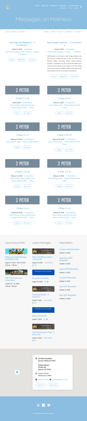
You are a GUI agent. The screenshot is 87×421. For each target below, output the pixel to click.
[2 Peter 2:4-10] (22, 93)
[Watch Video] (33, 265)
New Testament (27, 52)
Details (12, 59)
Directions (53, 385)
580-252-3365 (43, 379)
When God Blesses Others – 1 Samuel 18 (43, 258)
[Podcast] (38, 405)
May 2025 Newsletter (68, 295)
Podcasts (36, 52)
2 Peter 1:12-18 (22, 171)
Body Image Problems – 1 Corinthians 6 (64, 43)
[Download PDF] (47, 281)
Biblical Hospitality (39, 316)
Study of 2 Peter (22, 107)
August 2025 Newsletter (69, 269)
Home (37, 5)
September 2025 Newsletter (66, 259)
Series (53, 31)
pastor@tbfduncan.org (59, 379)
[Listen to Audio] (35, 265)
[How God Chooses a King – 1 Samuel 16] (43, 328)
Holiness (22, 31)
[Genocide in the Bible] (43, 274)
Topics (46, 31)
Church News (74, 5)
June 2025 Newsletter (68, 286)
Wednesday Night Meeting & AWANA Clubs (15, 258)
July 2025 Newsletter (67, 278)
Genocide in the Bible (40, 278)
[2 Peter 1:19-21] (64, 129)
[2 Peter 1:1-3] (64, 203)
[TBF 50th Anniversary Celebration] (16, 274)
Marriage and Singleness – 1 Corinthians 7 (22, 43)
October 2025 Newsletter (69, 249)
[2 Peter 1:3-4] (22, 203)
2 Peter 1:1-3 (64, 208)
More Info (40, 385)
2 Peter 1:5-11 (64, 171)
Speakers (69, 31)
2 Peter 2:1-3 (22, 135)
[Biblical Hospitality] (43, 311)
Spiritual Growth (31, 215)
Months (77, 31)
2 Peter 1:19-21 (64, 135)
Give (70, 8)
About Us (45, 5)
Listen (33, 59)
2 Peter (31, 107)
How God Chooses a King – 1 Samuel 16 (43, 333)
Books (60, 31)
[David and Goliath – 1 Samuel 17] (43, 290)
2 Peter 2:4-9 (64, 98)
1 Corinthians (22, 54)
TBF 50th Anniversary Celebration (13, 279)
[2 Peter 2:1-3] (22, 129)
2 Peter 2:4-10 (22, 98)
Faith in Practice (10, 52)
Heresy (12, 105)
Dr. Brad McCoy (27, 102)
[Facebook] (43, 405)
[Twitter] (48, 405)
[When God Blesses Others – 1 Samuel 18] (43, 253)
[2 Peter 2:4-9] (64, 93)
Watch (76, 8)
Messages (14, 31)
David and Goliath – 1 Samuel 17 (40, 295)
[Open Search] (81, 7)
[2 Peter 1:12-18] (22, 166)
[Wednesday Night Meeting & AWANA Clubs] (16, 253)
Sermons (53, 5)
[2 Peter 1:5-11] (64, 166)
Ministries (63, 5)
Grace (50, 105)
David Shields (28, 49)
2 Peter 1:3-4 (22, 208)
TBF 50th (63, 8)
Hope (22, 105)
